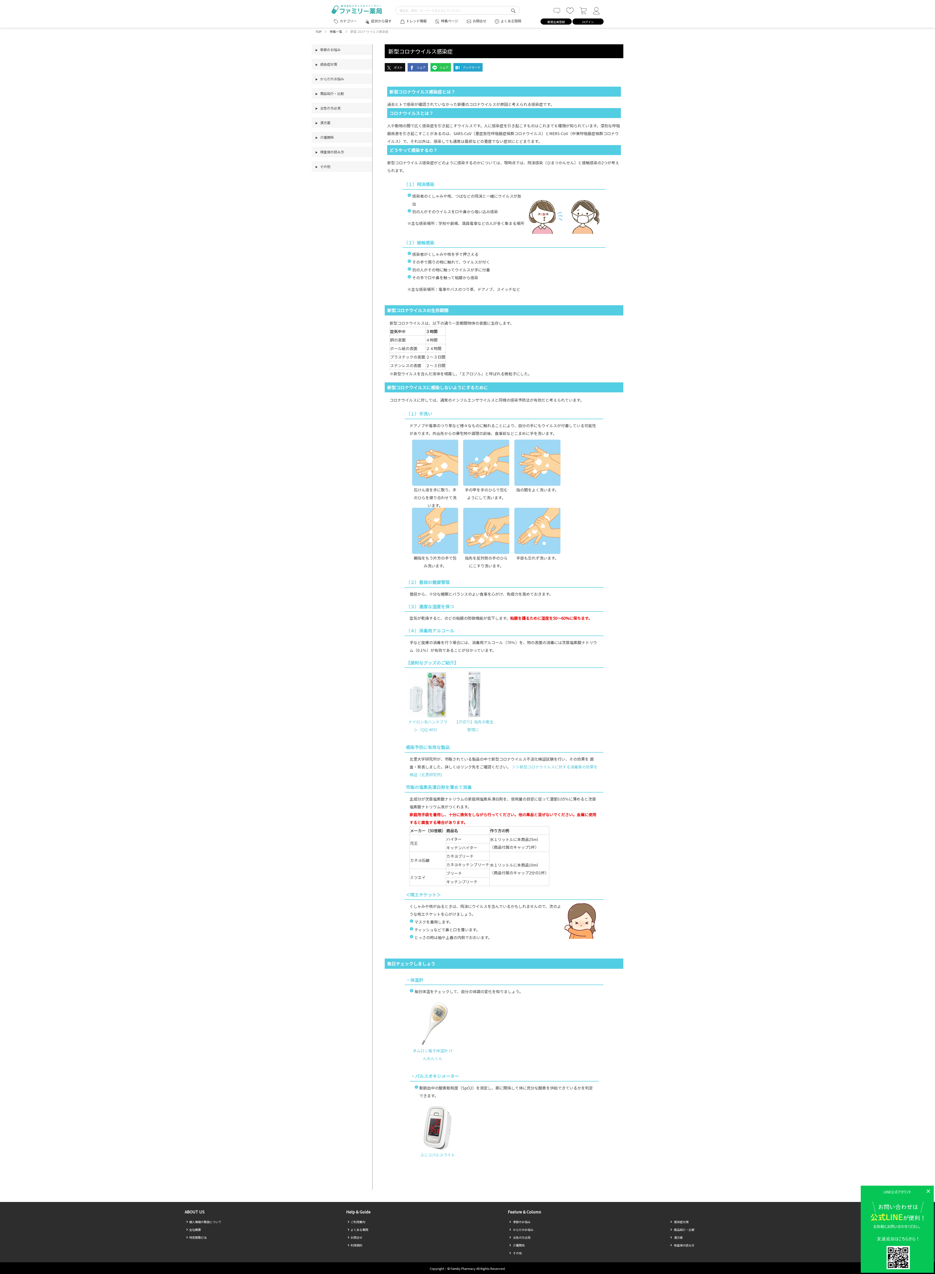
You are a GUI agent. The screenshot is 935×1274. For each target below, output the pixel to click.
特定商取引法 (198, 1237)
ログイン (588, 22)
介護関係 (518, 1245)
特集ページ (449, 20)
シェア (421, 67)
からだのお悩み (522, 1230)
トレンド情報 (416, 20)
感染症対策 (681, 1222)
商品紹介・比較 (683, 1230)
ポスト (398, 67)
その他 (517, 1253)
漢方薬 (678, 1237)
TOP (319, 31)
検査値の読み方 (683, 1245)
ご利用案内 (358, 1222)
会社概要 (195, 1230)
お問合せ (479, 20)
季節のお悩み (521, 1222)
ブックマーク (471, 67)
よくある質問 (511, 20)
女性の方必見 (521, 1237)
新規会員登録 (556, 22)
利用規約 (356, 1245)
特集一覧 (336, 31)
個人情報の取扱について (205, 1222)
